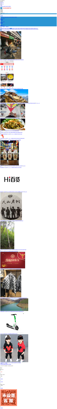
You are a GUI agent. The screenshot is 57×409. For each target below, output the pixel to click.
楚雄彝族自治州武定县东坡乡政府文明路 (20, 249)
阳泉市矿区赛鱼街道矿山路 (19, 311)
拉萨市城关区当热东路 (32, 103)
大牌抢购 (8, 18)
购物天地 (7, 26)
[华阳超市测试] (14, 310)
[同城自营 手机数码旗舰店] (0, 133)
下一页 (5, 363)
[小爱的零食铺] (2, 137)
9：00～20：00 (10, 362)
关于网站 (1, 6)
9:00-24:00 (7, 251)
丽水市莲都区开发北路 (19, 132)
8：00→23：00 (10, 167)
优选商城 (2, 21)
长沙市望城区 (19, 362)
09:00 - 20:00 (7, 333)
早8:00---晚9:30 (9, 132)
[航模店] (12, 117)
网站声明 (7, 6)
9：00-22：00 (10, 138)
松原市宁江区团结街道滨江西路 (18, 88)
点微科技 (6, 365)
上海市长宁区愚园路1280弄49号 (19, 191)
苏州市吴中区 (16, 251)
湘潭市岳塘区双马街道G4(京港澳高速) (18, 59)
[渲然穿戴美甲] (0, 166)
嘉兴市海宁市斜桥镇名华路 (20, 138)
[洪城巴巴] (0, 139)
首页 (1, 26)
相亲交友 (2, 24)
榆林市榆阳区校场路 (16, 130)
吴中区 (3, 2)
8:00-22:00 (8, 191)
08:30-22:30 (10, 220)
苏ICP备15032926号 (10, 365)
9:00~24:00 (9, 130)
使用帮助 (9, 6)
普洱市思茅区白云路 (20, 220)
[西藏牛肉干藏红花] (14, 102)
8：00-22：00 (11, 103)
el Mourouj (16, 333)
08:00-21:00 (8, 249)
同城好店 (4, 26)
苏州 (1, 2)
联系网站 (4, 6)
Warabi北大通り (19, 167)
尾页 (6, 363)
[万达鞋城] (0, 131)
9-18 (7, 59)
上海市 (1, 5)
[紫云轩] (0, 250)
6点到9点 (7, 88)
